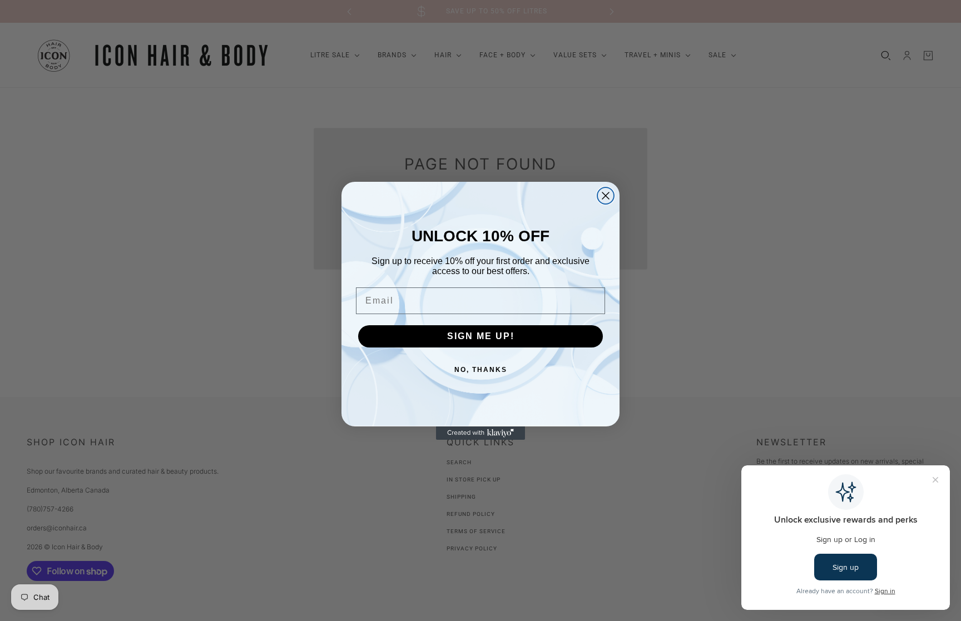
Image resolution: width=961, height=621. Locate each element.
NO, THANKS (480, 370)
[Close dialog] (605, 195)
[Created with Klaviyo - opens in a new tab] (480, 433)
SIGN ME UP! (480, 336)
